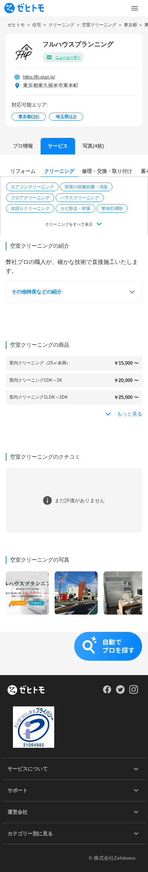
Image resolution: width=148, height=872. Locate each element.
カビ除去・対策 (75, 208)
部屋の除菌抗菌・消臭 (86, 187)
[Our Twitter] (120, 692)
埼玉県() (66, 116)
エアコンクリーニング (32, 187)
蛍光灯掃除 (112, 208)
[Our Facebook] (107, 692)
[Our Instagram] (133, 692)
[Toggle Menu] (134, 8)
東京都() (28, 116)
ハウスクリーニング (79, 197)
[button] (33, 187)
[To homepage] (24, 8)
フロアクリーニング (30, 197)
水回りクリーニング (30, 208)
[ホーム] (26, 690)
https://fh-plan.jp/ (39, 77)
